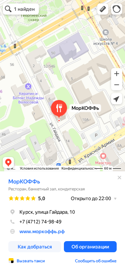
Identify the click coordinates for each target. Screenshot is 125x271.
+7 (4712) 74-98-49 (40, 221)
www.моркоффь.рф (42, 231)
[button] (102, 9)
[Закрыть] (119, 177)
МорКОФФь (24, 181)
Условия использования (39, 168)
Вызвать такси (31, 260)
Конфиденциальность (79, 168)
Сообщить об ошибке (96, 260)
